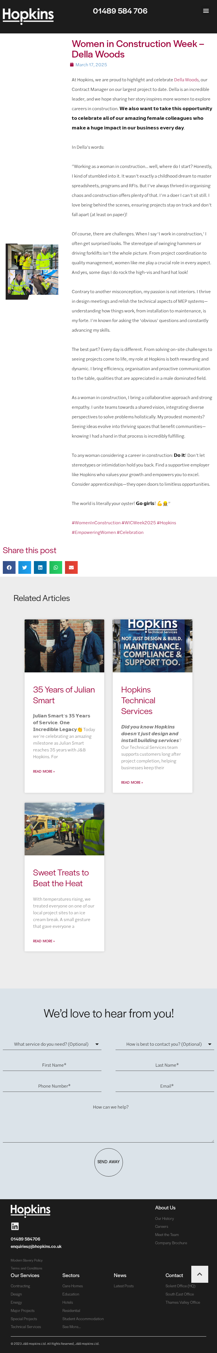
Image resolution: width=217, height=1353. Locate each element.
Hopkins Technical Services (138, 700)
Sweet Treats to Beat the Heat (61, 877)
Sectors (70, 1275)
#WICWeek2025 (138, 522)
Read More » (44, 772)
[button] (206, 10)
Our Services (25, 1275)
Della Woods (186, 79)
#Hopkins (166, 522)
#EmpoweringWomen (94, 532)
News (120, 1275)
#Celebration (130, 532)
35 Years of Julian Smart (64, 694)
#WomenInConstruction (96, 522)
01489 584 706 (120, 10)
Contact (174, 1275)
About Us (165, 1207)
